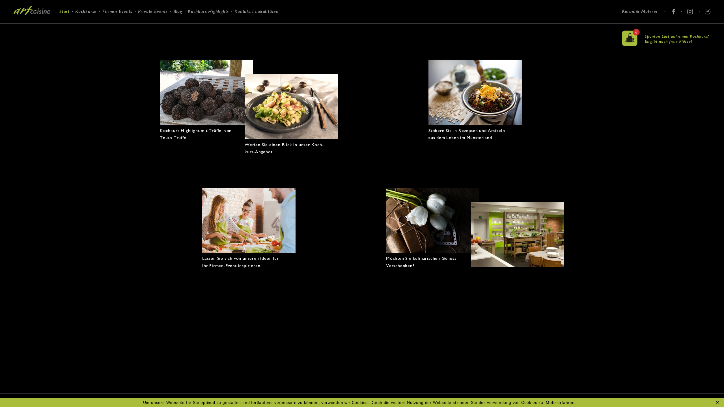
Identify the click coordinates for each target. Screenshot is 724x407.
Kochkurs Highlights (208, 11)
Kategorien (83, 29)
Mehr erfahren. (561, 402)
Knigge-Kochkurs (117, 37)
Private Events (153, 11)
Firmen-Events (117, 11)
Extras (107, 44)
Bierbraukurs (113, 30)
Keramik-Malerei (640, 11)
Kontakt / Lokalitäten (256, 11)
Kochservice (148, 30)
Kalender (81, 37)
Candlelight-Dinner (155, 37)
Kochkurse (86, 11)
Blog (177, 11)
